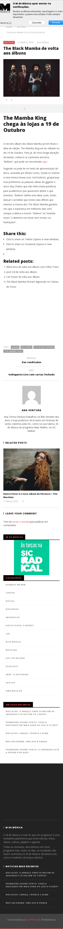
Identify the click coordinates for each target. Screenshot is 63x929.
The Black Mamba (44, 347)
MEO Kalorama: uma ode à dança (26, 741)
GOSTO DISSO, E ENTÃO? (20, 625)
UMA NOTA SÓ (14, 691)
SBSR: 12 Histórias (17, 674)
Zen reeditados (31, 361)
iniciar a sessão (20, 521)
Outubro (26, 347)
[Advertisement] (31, 319)
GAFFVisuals (33, 919)
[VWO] (12, 23)
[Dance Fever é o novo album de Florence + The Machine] (31, 470)
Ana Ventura (43, 42)
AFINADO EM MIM (16, 584)
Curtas (10, 592)
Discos (10, 601)
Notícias (9, 42)
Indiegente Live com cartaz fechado (32, 373)
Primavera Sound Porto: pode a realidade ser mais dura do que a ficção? (32, 723)
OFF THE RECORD (15, 658)
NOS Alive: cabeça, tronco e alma (27, 733)
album (15, 347)
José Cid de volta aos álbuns (21, 272)
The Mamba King (13, 351)
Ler (8, 633)
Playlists (12, 666)
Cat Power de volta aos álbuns (23, 276)
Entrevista (13, 617)
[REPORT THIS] (13, 108)
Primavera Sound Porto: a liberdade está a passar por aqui (32, 751)
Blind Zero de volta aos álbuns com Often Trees (32, 266)
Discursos (12, 609)
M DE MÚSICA (13, 641)
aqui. (45, 161)
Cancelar (36, 22)
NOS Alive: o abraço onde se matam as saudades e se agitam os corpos (30, 712)
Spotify (10, 682)
